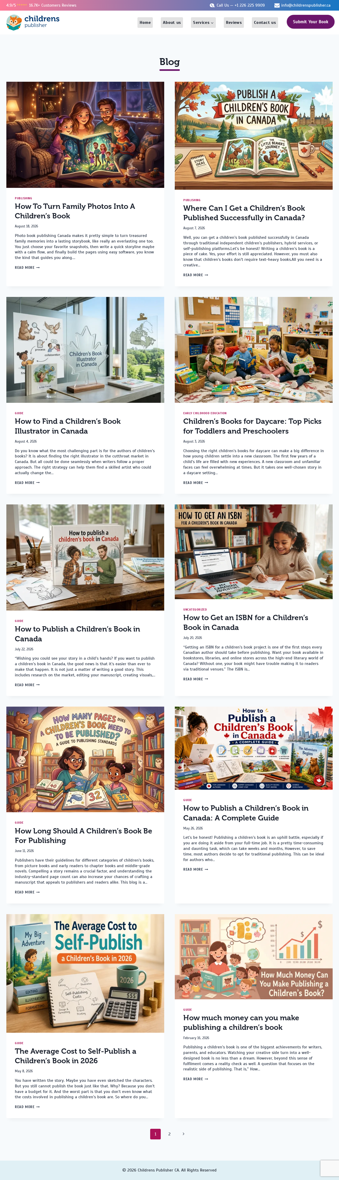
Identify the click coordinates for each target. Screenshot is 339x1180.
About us (172, 22)
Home (145, 22)
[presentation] (85, 135)
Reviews (234, 22)
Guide (19, 413)
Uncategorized (195, 609)
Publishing (23, 198)
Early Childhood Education (205, 413)
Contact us (265, 22)
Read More (27, 268)
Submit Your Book (310, 21)
